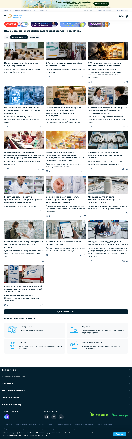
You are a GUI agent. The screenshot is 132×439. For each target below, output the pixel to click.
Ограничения (8, 424)
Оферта (51, 424)
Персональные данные (64, 424)
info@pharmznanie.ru (103, 10)
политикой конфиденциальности (33, 435)
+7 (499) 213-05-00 (121, 10)
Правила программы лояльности (26, 424)
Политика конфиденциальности (84, 424)
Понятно (119, 434)
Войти (121, 16)
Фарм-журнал (19, 37)
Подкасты (34, 37)
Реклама (129, 1)
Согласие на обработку (105, 424)
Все (7, 37)
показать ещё (68, 312)
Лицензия (42, 424)
